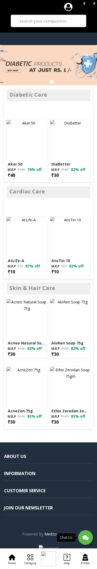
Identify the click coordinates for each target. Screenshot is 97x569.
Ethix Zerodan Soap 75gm (70, 411)
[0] (80, 6)
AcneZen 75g (20, 411)
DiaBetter (60, 164)
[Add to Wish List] (33, 140)
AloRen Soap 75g (67, 343)
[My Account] (68, 7)
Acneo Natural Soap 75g (27, 343)
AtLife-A (16, 260)
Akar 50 (15, 164)
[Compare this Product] (18, 140)
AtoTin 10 (60, 260)
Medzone (52, 534)
